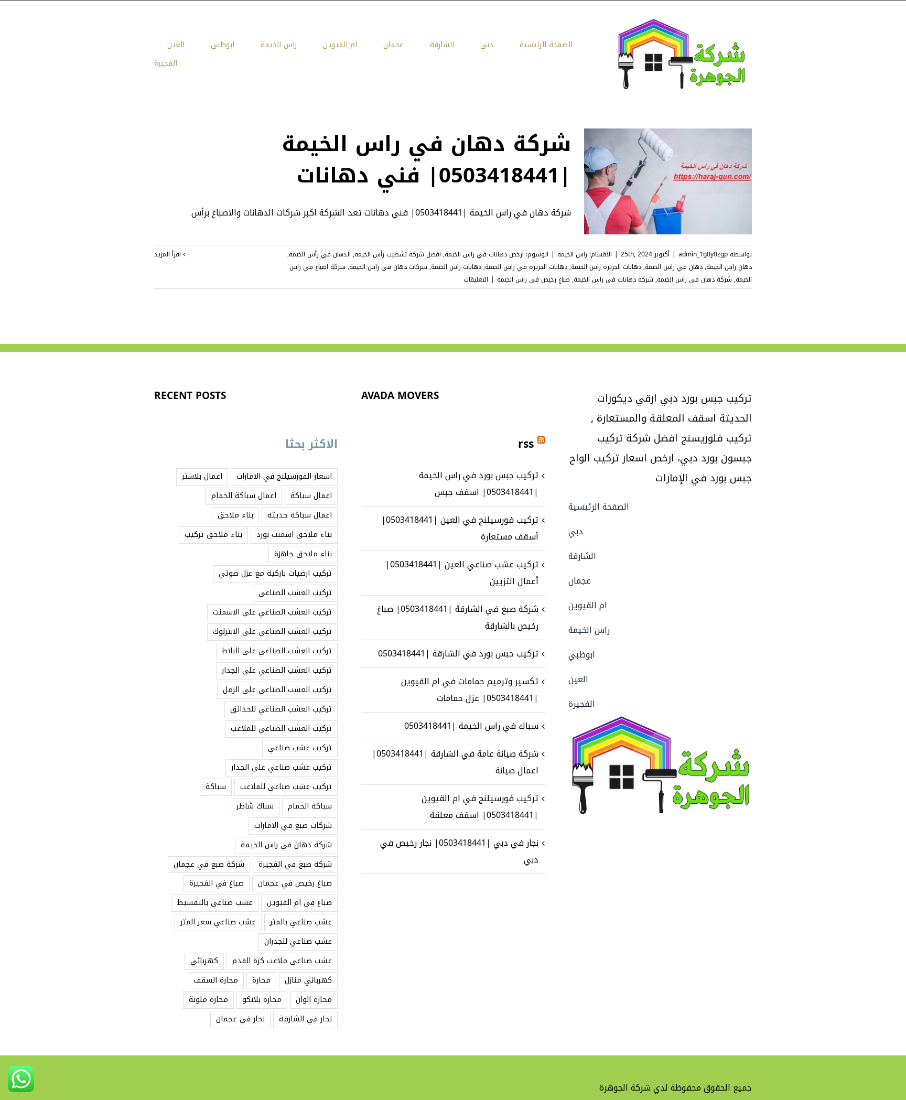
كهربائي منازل (308, 980)
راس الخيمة (572, 254)
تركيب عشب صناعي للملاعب (286, 787)
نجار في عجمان (240, 1019)
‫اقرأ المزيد (168, 254)
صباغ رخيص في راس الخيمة (533, 279)
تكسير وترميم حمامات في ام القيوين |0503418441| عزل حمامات (469, 689)
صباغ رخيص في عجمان (295, 883)
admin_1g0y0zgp (703, 254)
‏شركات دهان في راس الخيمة (388, 267)
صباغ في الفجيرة (216, 883)
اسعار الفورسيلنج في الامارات (284, 476)
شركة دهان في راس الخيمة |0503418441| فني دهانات (426, 160)
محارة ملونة (208, 1000)
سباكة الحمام (310, 806)
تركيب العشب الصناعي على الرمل (277, 690)
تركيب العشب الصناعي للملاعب (281, 728)
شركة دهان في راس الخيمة (694, 279)
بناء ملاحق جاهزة (303, 554)
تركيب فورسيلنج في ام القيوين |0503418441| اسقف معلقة (480, 806)
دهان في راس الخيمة (674, 267)
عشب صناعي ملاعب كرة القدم (282, 961)
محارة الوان (314, 1000)
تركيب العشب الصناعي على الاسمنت (272, 612)
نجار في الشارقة (305, 1019)
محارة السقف (215, 980)
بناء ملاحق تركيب (213, 534)
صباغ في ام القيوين (299, 903)
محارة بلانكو (262, 1000)
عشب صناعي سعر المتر (218, 922)
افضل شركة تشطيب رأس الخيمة (397, 254)
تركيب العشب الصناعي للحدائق (281, 709)
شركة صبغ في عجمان (209, 864)
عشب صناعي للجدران (298, 941)
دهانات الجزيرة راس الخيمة (606, 267)
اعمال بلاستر (202, 476)
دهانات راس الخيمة (456, 267)
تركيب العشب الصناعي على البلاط (277, 651)
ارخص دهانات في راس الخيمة (484, 254)
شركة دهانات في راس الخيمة (613, 279)
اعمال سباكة (311, 496)
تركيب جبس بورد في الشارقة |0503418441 (458, 653)
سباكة (216, 787)
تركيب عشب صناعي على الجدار (281, 767)
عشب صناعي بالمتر (301, 922)
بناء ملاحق (235, 515)
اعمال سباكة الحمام (243, 496)
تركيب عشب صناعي (300, 748)
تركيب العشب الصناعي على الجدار (277, 670)
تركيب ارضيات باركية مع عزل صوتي (275, 573)
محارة (261, 980)
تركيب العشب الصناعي (295, 593)
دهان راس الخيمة (729, 267)
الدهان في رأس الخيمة (320, 254)
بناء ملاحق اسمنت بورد (294, 534)
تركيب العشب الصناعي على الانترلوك (272, 631)
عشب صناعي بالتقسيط (215, 903)
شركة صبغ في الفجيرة (295, 864)
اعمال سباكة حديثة (299, 515)
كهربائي (204, 961)
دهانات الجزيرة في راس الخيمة (526, 267)
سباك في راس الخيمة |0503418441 (471, 726)
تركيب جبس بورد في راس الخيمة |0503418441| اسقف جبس (478, 483)
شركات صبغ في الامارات (293, 825)
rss (526, 444)
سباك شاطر (255, 806)
